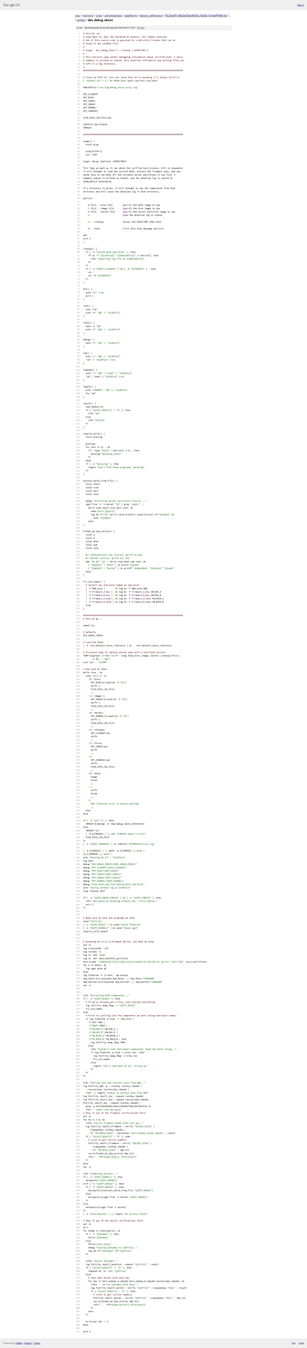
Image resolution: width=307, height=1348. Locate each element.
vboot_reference (151, 15)
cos (77, 15)
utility (81, 20)
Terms (37, 1343)
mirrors (88, 15)
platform (131, 15)
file (140, 27)
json (301, 1343)
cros (99, 15)
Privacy (28, 1343)
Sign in (300, 5)
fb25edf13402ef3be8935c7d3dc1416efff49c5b (196, 15)
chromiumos (113, 15)
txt (293, 1343)
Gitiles (19, 1343)
